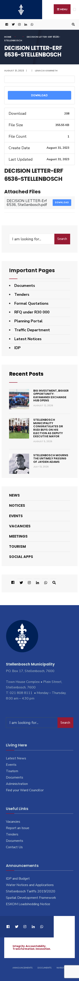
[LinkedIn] (25, 24)
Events (16, 515)
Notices (17, 505)
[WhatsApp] (31, 24)
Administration (17, 783)
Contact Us (14, 847)
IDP (17, 347)
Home (7, 36)
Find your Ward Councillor (25, 790)
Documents (24, 285)
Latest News (16, 758)
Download (39, 95)
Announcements (22, 967)
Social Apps (21, 556)
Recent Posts (26, 374)
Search (62, 239)
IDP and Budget (18, 878)
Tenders (21, 294)
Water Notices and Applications (30, 885)
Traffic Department (32, 330)
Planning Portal (28, 321)
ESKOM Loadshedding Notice (28, 904)
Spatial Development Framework (31, 897)
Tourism (17, 546)
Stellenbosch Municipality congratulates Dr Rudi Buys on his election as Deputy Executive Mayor (48, 428)
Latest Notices (28, 338)
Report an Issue (17, 828)
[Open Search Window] (73, 24)
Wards (60, 967)
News (14, 495)
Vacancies (20, 526)
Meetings (18, 536)
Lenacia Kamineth (46, 70)
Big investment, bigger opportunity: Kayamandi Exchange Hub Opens (51, 396)
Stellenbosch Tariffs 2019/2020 (30, 891)
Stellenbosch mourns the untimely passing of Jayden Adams (50, 458)
